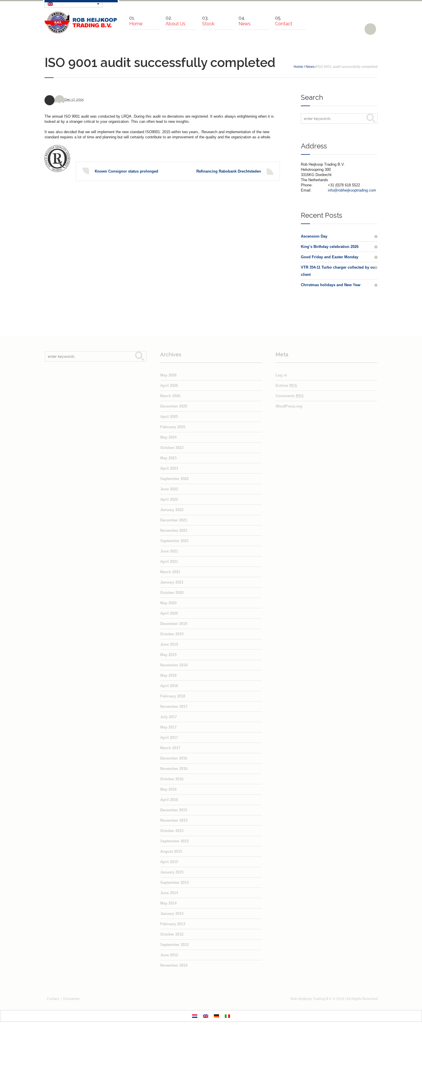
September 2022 (174, 479)
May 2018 (168, 675)
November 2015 (173, 820)
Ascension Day (314, 236)
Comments (290, 396)
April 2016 (169, 800)
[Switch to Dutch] (194, 1016)
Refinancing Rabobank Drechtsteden (228, 171)
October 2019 (171, 634)
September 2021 (174, 541)
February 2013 (172, 924)
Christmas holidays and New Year (331, 285)
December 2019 (173, 624)
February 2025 (172, 427)
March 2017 (170, 748)
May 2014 (168, 903)
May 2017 (168, 727)
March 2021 (170, 572)
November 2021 (173, 530)
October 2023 (171, 447)
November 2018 (173, 665)
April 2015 (169, 862)
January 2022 (171, 510)
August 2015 (171, 851)
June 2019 (169, 644)
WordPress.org (289, 406)
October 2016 (171, 779)
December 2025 (173, 406)
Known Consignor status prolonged (126, 171)
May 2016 (168, 789)
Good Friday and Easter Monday (329, 257)
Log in (281, 375)
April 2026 (169, 385)
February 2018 (172, 696)
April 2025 (169, 416)
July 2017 (168, 717)
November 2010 (173, 965)
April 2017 (169, 737)
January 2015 (171, 872)
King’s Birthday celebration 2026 (330, 246)
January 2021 (171, 582)
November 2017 (173, 706)
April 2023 (169, 468)
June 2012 (169, 955)
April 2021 (169, 561)
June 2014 (169, 893)
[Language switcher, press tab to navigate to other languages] (73, 3)
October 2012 (171, 934)
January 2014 (171, 913)
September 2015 (174, 841)
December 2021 (173, 520)
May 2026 (168, 375)
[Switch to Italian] (227, 1016)
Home (298, 67)
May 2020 (168, 603)
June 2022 (169, 489)
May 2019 (168, 655)
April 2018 (169, 686)
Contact (53, 999)
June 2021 (169, 551)
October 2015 (171, 831)
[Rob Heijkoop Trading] (81, 22)
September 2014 (174, 882)
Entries (286, 385)
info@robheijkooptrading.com (352, 190)
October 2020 (171, 592)
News (310, 67)
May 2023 (168, 458)
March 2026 (170, 396)
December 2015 (173, 810)
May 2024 (168, 437)
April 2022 (169, 499)
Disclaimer (71, 999)
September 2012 (174, 944)
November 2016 (173, 768)
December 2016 (173, 758)
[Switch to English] (205, 1016)
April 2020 (169, 613)
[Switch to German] (216, 1016)
